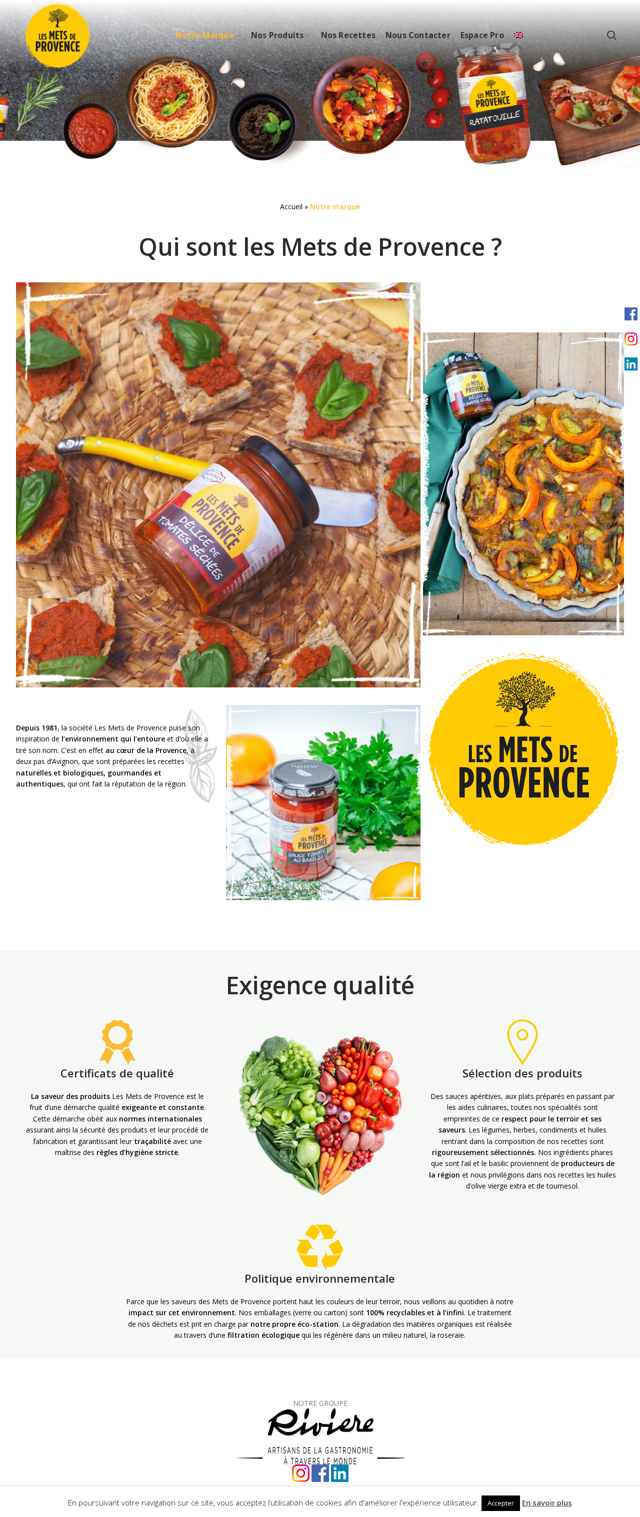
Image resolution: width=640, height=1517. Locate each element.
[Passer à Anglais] (518, 35)
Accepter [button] (501, 1502)
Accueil (291, 206)
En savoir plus (547, 1502)
